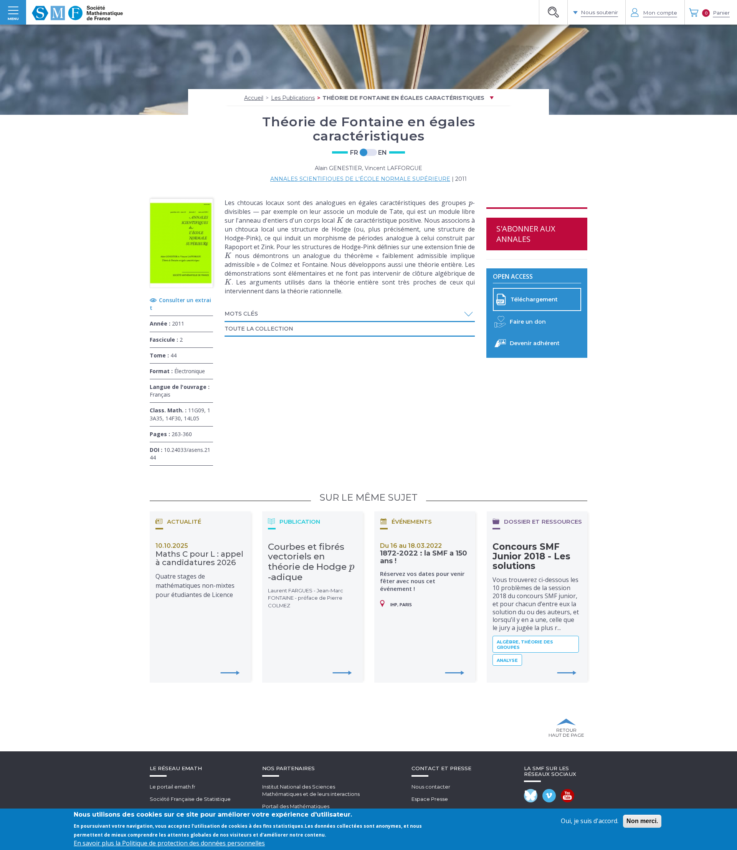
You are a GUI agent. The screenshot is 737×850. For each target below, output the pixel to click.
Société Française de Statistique (190, 799)
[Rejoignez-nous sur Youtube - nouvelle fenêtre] (567, 795)
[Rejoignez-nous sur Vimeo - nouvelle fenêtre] (549, 795)
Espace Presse (429, 799)
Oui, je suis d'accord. (589, 821)
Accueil (253, 97)
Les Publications (293, 97)
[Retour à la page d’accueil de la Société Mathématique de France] (77, 12)
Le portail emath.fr (172, 787)
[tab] (350, 314)
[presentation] (471, 202)
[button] (350, 314)
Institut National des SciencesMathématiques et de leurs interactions (311, 790)
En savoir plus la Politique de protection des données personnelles (169, 843)
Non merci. (642, 821)
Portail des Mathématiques (295, 806)
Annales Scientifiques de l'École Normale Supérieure (360, 178)
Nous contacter (430, 787)
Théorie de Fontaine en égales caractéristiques (403, 97)
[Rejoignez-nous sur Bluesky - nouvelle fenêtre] (530, 795)
